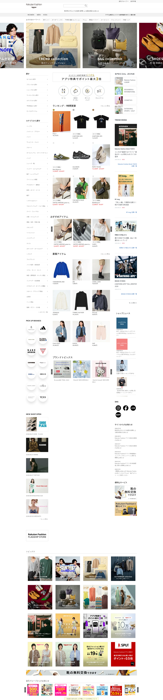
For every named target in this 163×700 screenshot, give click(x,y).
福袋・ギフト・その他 (33, 307)
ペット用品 (30, 302)
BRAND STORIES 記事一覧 (129, 294)
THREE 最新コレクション (72, 20)
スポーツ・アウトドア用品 (35, 291)
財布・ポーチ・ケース (33, 190)
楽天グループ (123, 1)
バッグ (29, 158)
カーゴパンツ (105, 20)
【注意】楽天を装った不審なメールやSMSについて (81, 699)
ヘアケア (29, 254)
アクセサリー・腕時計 (33, 185)
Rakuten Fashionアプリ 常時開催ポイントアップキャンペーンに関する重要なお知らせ (125, 455)
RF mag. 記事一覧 (131, 212)
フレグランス (31, 259)
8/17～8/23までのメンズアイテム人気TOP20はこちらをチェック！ (126, 333)
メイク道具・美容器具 (33, 265)
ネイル (29, 243)
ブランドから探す (32, 84)
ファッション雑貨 (32, 179)
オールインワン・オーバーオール (37, 153)
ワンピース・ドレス (33, 142)
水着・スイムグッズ (33, 217)
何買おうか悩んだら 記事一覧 (128, 248)
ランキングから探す (33, 95)
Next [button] (137, 45)
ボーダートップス (57, 20)
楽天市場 (133, 1)
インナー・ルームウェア (34, 169)
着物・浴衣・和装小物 (33, 222)
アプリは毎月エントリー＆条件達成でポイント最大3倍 (120, 15)
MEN (39, 15)
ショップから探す (32, 90)
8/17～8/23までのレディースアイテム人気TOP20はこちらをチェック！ (126, 354)
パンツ (29, 137)
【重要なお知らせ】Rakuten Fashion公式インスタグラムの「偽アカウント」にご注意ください (126, 473)
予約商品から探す (32, 106)
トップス (29, 126)
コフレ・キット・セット (34, 270)
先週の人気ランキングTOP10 (125, 373)
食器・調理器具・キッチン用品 (36, 275)
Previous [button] (26, 45)
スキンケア (30, 227)
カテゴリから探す (32, 100)
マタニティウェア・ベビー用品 (36, 206)
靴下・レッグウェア (33, 174)
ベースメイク (31, 233)
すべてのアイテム (32, 111)
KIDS (45, 15)
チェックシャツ (116, 20)
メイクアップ (31, 238)
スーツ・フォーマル (33, 211)
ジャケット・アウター (33, 131)
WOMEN (31, 15)
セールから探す (31, 79)
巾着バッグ (126, 20)
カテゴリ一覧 (44, 312)
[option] (53, 45)
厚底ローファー (93, 20)
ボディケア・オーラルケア (35, 249)
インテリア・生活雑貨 (33, 281)
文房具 (29, 296)
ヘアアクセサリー (32, 201)
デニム (85, 20)
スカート (29, 147)
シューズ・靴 (31, 163)
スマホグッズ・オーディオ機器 (36, 286)
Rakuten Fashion (43, 5)
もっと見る (44, 519)
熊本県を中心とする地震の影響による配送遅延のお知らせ (81, 11)
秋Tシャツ (46, 20)
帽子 (28, 195)
